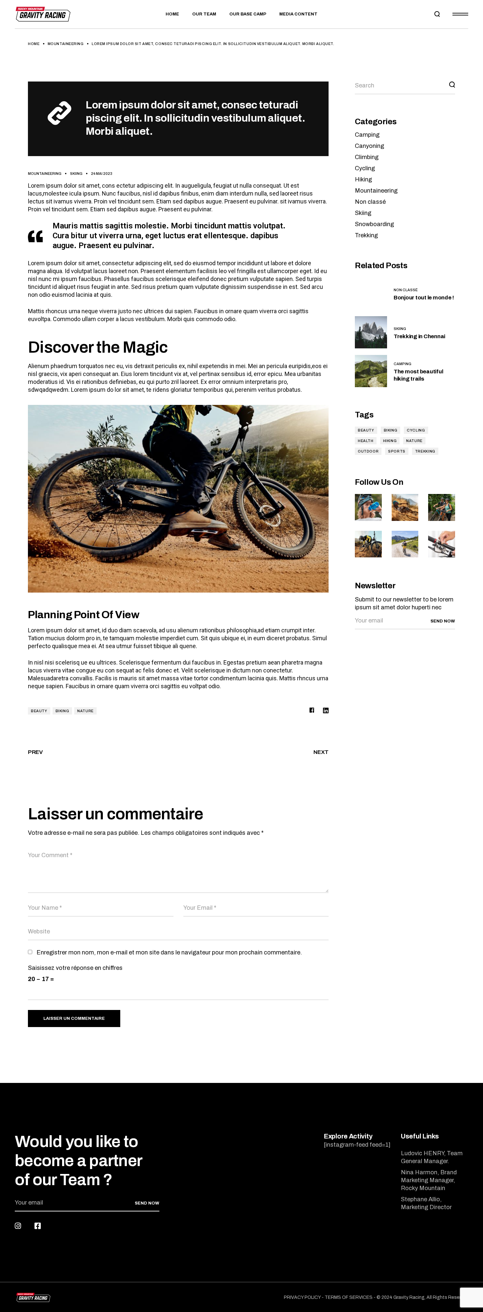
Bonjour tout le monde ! (424, 297)
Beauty (39, 711)
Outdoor (368, 451)
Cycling (365, 168)
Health (366, 441)
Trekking (366, 235)
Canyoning (369, 146)
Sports (396, 451)
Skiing (76, 174)
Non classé (370, 202)
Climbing (367, 157)
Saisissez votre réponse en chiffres (75, 968)
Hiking (363, 179)
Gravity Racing (409, 1297)
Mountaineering (66, 44)
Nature (85, 711)
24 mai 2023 (101, 174)
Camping (367, 134)
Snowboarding (374, 224)
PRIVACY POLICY (302, 1297)
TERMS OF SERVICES (349, 1297)
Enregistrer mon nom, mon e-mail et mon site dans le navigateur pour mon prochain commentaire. (169, 952)
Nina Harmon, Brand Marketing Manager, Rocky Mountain (429, 1180)
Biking (62, 711)
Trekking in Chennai (419, 336)
